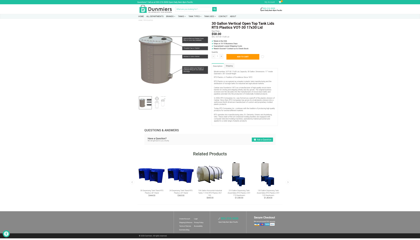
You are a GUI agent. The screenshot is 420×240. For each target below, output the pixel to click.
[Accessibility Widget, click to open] (6, 233)
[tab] (218, 65)
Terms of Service (185, 226)
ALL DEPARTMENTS (155, 16)
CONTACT (223, 16)
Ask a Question (263, 139)
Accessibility (198, 226)
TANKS (181, 16)
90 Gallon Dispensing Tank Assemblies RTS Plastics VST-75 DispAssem (151, 192)
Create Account (184, 219)
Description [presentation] (217, 66)
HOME (141, 16)
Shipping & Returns (185, 222)
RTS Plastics (148, 20)
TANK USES (209, 16)
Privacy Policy (198, 222)
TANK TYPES (194, 16)
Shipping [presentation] (229, 66)
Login (196, 219)
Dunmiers (148, 236)
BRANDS (170, 16)
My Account (270, 2)
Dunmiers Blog (184, 230)
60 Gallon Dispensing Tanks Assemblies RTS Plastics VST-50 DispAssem (181, 192)
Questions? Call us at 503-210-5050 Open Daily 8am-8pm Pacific (165, 2)
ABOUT (233, 16)
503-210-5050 (268, 8)
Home (140, 20)
